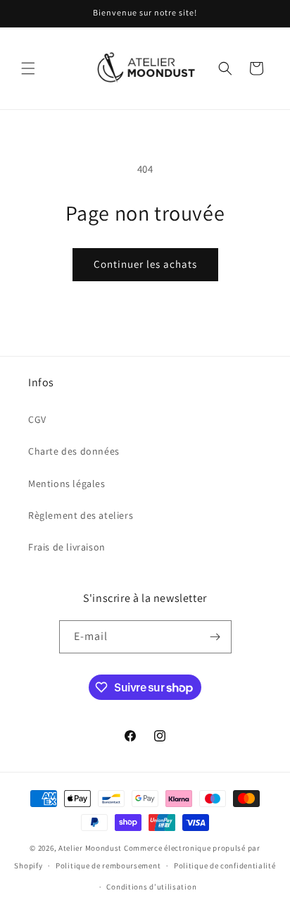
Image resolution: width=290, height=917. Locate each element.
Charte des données (74, 451)
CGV (37, 419)
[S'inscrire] (215, 636)
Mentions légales (67, 483)
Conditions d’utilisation (151, 887)
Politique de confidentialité (225, 865)
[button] (28, 68)
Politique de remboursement (108, 865)
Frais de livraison (67, 547)
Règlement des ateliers (80, 515)
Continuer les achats (145, 264)
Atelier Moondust (90, 848)
